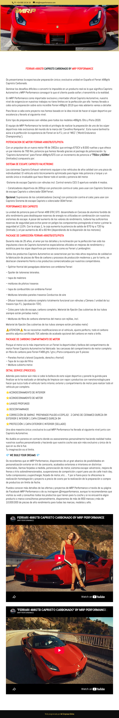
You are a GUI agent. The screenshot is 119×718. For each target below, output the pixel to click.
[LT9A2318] (59, 50)
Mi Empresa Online (67, 714)
